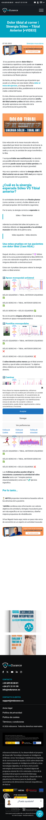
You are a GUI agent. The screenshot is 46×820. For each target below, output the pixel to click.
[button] (42, 387)
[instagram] (21, 672)
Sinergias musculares (35, 43)
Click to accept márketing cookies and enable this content (23, 124)
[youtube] (12, 672)
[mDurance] (10, 10)
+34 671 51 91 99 (21, 2)
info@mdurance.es (11, 690)
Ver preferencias (23, 425)
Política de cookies (11, 717)
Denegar (23, 418)
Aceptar (23, 411)
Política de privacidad (12, 713)
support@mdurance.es (13, 701)
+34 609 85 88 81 (7, 2)
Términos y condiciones (13, 722)
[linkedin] (17, 672)
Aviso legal (7, 708)
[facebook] (3, 672)
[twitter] (7, 672)
